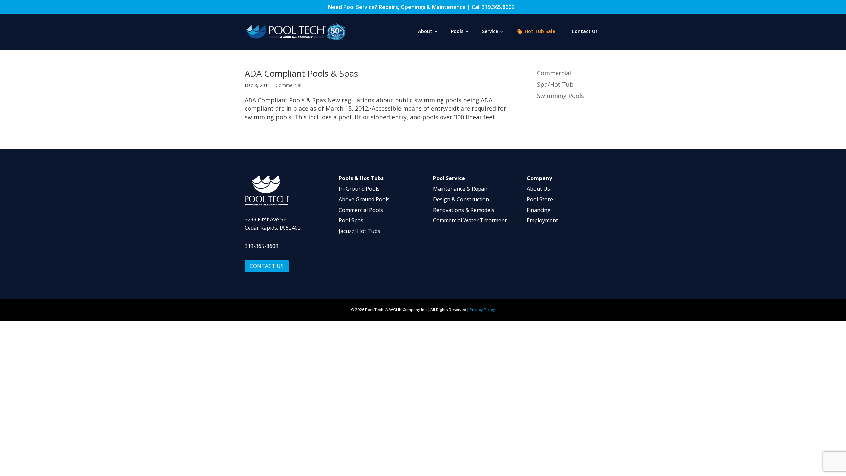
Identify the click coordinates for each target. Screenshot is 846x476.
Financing (539, 210)
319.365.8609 (498, 7)
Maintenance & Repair (460, 188)
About (425, 31)
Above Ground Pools (364, 199)
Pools (457, 31)
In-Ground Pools (359, 188)
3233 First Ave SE (265, 219)
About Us (538, 188)
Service (490, 31)
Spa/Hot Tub (555, 84)
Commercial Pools (361, 210)
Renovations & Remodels (463, 210)
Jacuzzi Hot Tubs (359, 231)
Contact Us (584, 31)
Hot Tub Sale (540, 31)
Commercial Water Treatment (470, 220)
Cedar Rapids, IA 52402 (273, 227)
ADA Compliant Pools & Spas (301, 73)
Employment (542, 220)
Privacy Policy (482, 309)
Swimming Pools (560, 95)
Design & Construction (461, 199)
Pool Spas (351, 220)
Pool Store (540, 199)
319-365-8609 (261, 246)
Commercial (288, 85)
